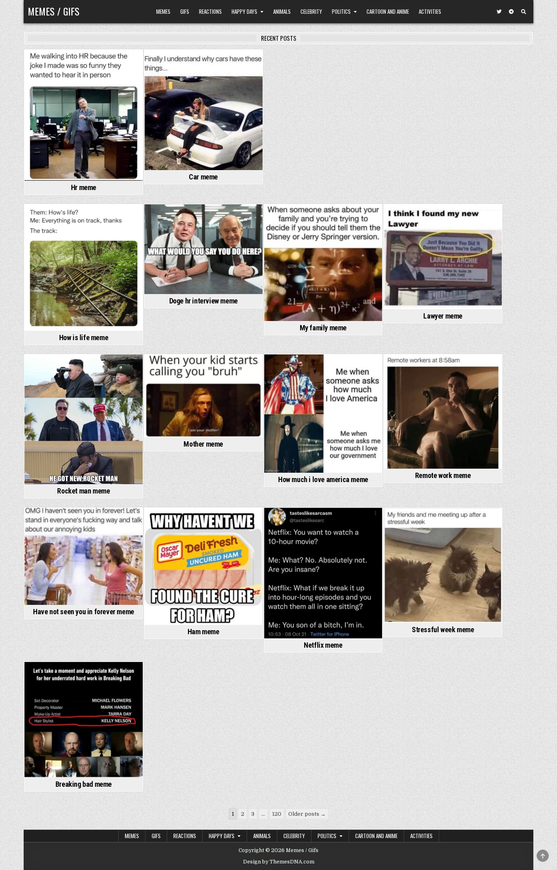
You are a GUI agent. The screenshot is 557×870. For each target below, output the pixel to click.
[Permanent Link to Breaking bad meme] (83, 719)
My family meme (323, 327)
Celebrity (311, 11)
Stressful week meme (443, 629)
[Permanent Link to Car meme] (203, 110)
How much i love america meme (323, 479)
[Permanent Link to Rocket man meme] (83, 419)
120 (276, 814)
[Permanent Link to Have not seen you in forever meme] (83, 556)
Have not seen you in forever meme (83, 611)
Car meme (203, 177)
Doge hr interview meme (203, 301)
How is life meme (83, 337)
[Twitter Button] (499, 12)
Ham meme (203, 631)
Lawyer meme (442, 316)
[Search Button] (523, 12)
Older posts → (307, 814)
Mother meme (203, 444)
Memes (163, 11)
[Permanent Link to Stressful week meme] (443, 565)
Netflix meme (323, 645)
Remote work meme (443, 475)
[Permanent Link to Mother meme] (203, 395)
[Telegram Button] (511, 12)
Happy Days (244, 11)
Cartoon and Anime (388, 11)
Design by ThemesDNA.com (278, 862)
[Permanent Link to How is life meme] (83, 267)
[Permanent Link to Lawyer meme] (443, 256)
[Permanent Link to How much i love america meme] (323, 413)
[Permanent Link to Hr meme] (83, 115)
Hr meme (83, 187)
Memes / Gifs (54, 11)
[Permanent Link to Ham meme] (203, 566)
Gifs (184, 11)
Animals (282, 11)
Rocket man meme (83, 491)
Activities (430, 11)
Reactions (210, 11)
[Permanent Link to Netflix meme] (323, 573)
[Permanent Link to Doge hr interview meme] (203, 249)
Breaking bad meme (83, 784)
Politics (341, 11)
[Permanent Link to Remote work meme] (443, 411)
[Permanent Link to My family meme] (323, 262)
